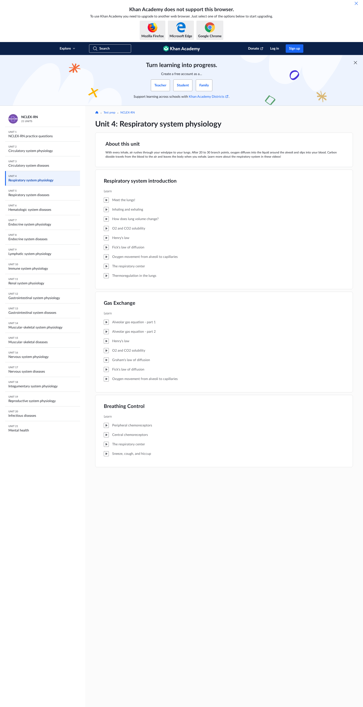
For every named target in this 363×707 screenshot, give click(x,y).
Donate (253, 48)
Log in (274, 48)
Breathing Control (124, 406)
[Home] (97, 113)
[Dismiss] (356, 3)
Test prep (109, 112)
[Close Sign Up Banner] (355, 62)
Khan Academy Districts (206, 96)
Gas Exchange (119, 303)
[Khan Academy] (181, 48)
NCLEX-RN (127, 112)
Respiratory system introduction (140, 181)
